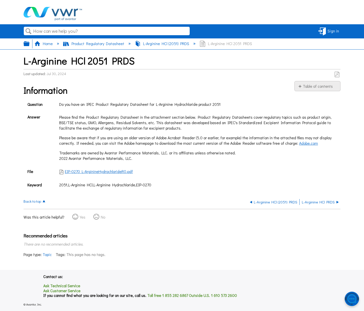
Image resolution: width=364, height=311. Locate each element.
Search (28, 31)
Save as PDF (336, 75)
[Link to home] (53, 19)
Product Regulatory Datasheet (98, 43)
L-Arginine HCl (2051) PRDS (166, 43)
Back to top (32, 201)
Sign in (333, 30)
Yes (82, 217)
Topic (47, 254)
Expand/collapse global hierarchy (29, 43)
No (103, 217)
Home (48, 43)
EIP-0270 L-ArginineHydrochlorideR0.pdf (99, 171)
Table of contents (318, 86)
